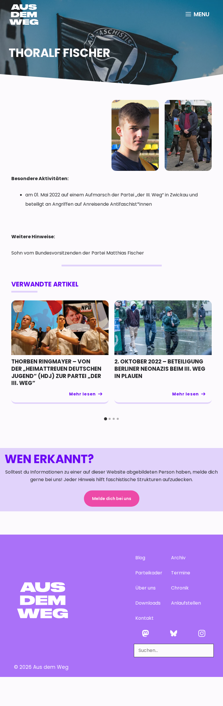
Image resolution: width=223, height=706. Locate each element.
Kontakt (144, 618)
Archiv (178, 557)
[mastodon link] (145, 633)
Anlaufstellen (183, 603)
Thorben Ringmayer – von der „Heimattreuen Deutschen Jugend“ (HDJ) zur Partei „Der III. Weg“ (56, 372)
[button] (105, 419)
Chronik (180, 588)
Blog (140, 557)
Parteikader (147, 572)
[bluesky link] (174, 633)
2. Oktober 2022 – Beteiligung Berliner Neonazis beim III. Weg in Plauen (159, 369)
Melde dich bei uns (111, 498)
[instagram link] (202, 633)
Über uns (145, 588)
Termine (180, 572)
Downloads (147, 603)
